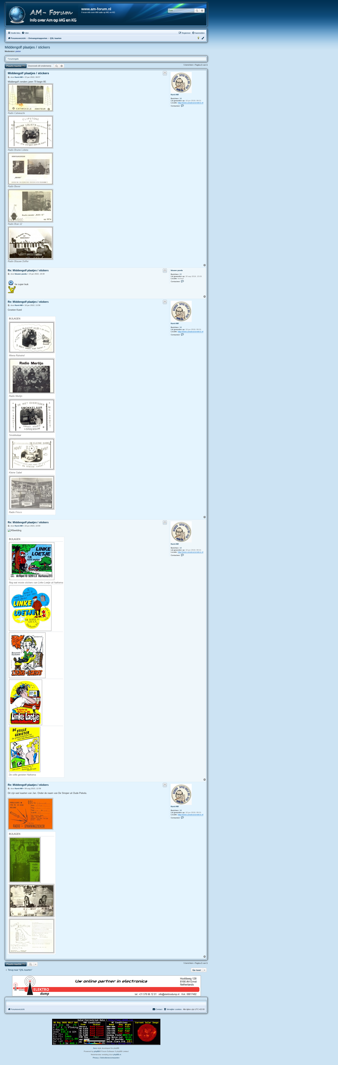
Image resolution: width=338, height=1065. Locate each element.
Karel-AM (175, 95)
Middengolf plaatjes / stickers (27, 47)
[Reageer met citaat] (165, 73)
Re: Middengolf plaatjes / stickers (28, 270)
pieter (18, 51)
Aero (95, 1048)
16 (181, 98)
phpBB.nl (117, 1054)
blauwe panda (177, 270)
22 (181, 274)
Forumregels (13, 59)
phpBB (97, 1051)
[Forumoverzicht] (44, 15)
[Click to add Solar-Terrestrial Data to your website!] (106, 1032)
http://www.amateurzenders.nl (190, 103)
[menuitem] (25, 33)
